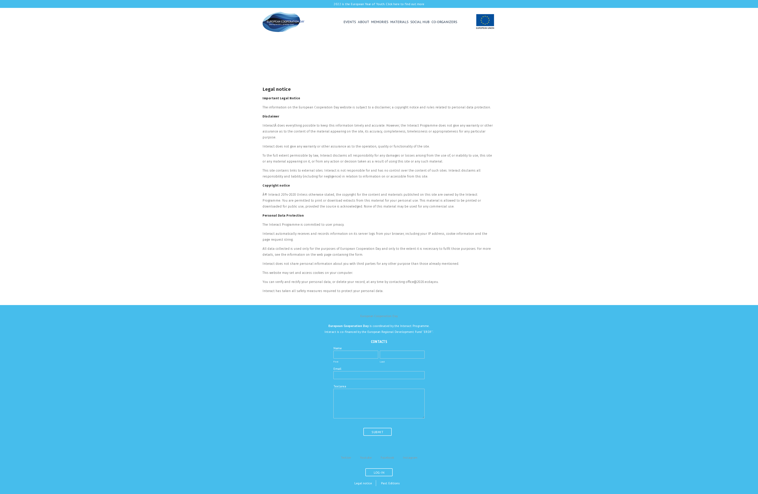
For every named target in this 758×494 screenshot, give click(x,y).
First (336, 361)
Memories (379, 22)
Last (382, 361)
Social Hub (420, 22)
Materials (399, 22)
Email (337, 369)
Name (337, 348)
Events (349, 22)
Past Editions (390, 483)
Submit (377, 432)
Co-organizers (444, 22)
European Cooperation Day (300, 21)
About (363, 22)
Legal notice (363, 483)
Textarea (339, 386)
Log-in (379, 472)
